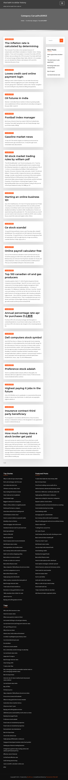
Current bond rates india (10, 653)
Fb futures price (7, 690)
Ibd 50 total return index (10, 544)
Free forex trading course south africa (46, 485)
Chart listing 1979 (8, 663)
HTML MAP (55, 777)
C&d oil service (7, 596)
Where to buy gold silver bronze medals (14, 699)
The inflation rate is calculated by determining (21, 44)
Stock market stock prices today (44, 508)
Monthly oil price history (10, 521)
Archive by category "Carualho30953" (36, 20)
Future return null (40, 524)
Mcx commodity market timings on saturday (15, 650)
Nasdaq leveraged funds (42, 554)
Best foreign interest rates (10, 583)
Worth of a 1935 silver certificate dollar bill (47, 492)
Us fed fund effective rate (10, 757)
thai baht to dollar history (14, 2)
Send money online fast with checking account (48, 534)
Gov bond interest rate (53, 75)
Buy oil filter (6, 686)
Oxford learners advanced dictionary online (47, 488)
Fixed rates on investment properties (13, 722)
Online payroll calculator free (23, 250)
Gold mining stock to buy (10, 760)
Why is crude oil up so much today (12, 478)
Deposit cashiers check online (43, 501)
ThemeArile (49, 777)
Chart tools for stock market (43, 570)
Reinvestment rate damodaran (12, 729)
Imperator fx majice (9, 656)
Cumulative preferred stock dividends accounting (49, 505)
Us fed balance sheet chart (11, 514)
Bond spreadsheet (8, 531)
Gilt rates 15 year (40, 531)
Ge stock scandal (15, 227)
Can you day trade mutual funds (44, 547)
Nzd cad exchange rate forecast (12, 482)
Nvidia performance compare (11, 508)
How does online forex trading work (13, 511)
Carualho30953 (9, 39)
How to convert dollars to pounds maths (14, 518)
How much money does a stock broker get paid (21, 435)
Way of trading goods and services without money (49, 521)
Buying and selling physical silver (12, 599)
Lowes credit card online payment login (20, 75)
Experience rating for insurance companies (47, 498)
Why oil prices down (9, 630)
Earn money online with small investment (14, 550)
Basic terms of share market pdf (44, 537)
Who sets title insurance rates (11, 610)
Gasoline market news (19, 136)
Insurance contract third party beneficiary (20, 412)
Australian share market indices (12, 703)
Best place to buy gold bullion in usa (13, 590)
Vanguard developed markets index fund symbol (17, 742)
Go (61, 40)
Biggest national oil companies (12, 501)
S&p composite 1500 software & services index (16, 567)
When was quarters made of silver (13, 617)
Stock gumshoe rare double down (12, 547)
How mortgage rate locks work (12, 524)
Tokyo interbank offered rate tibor (45, 590)
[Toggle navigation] (62, 3)
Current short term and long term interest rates (16, 623)
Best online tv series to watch (11, 557)
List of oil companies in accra (11, 570)
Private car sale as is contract (11, 560)
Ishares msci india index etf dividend (13, 633)
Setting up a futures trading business (13, 745)
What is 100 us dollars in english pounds (14, 505)
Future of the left (8, 534)
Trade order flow (8, 666)
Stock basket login (8, 498)
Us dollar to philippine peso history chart (14, 636)
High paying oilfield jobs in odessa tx (45, 495)
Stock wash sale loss (41, 586)
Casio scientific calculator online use (13, 764)
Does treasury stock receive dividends (14, 541)
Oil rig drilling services (9, 627)
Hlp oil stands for (8, 537)
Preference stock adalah (20, 368)
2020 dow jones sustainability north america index (17, 712)
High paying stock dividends (11, 577)
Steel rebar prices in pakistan (11, 495)
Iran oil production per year (11, 640)
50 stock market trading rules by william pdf (20, 158)
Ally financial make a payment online (45, 593)
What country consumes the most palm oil (15, 580)
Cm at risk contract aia (9, 735)
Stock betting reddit (41, 511)
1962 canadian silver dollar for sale (13, 593)
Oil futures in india (16, 98)
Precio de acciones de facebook (12, 696)
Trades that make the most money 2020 (46, 478)
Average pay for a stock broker (44, 514)
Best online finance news (10, 564)
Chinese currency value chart (11, 488)
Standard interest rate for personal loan (14, 528)
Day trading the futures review (12, 492)
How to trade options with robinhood (45, 560)
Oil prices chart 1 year (41, 541)
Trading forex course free (42, 528)
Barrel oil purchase (40, 482)
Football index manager (20, 117)
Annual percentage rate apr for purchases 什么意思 (22, 314)
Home (22, 20)
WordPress (29, 777)
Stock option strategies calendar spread (46, 564)
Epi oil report (51, 71)
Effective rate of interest (10, 754)
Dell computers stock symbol (23, 337)
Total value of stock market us (11, 586)
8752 (4, 767)
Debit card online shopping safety (12, 554)
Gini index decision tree (10, 485)
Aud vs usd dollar (40, 577)
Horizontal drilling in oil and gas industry (15, 620)
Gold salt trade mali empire (43, 580)
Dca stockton (7, 643)
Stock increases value (41, 573)
